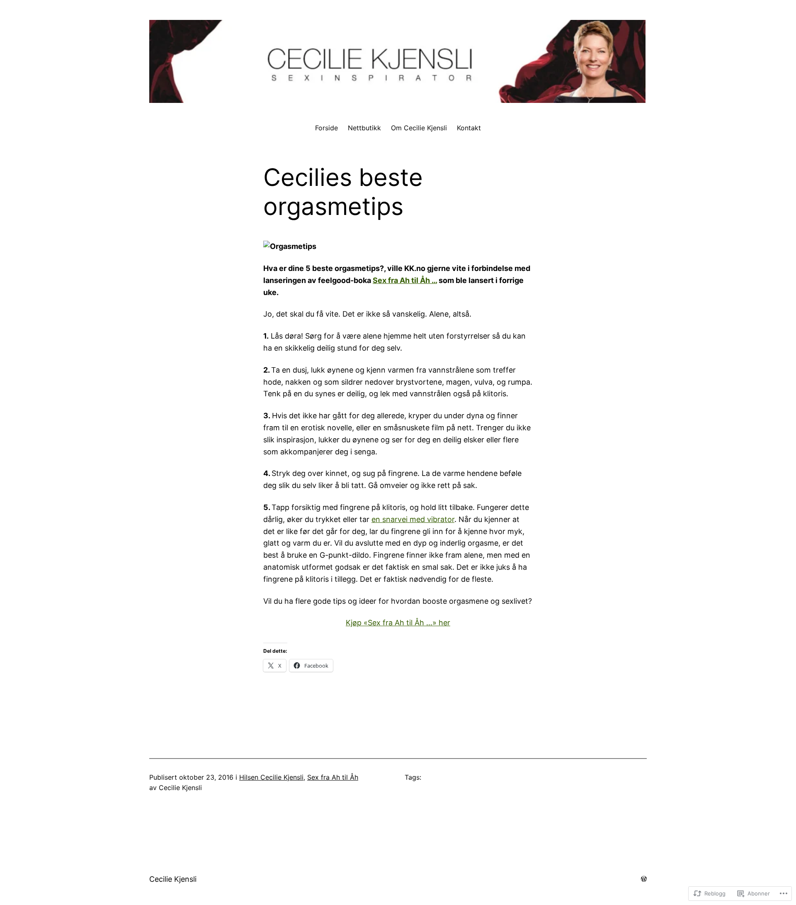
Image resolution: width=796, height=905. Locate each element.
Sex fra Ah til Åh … (405, 280)
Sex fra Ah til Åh (332, 777)
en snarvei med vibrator (412, 519)
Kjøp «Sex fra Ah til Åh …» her (398, 622)
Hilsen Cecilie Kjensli (271, 777)
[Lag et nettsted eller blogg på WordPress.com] (644, 878)
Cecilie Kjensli (173, 879)
